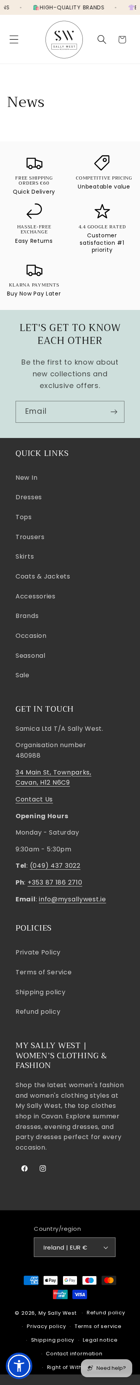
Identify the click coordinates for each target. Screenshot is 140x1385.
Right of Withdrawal (74, 1367)
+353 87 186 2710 (55, 882)
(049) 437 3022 (55, 865)
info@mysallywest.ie (72, 899)
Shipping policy (41, 992)
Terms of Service (44, 972)
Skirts (25, 556)
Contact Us (34, 799)
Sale (23, 675)
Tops (24, 517)
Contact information (74, 1353)
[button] (14, 39)
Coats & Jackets (43, 576)
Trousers (30, 536)
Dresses (29, 497)
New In (26, 477)
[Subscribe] (113, 412)
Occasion (31, 635)
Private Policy (38, 952)
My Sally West (57, 1313)
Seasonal (31, 655)
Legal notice (100, 1340)
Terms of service (98, 1326)
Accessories (36, 596)
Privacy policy (46, 1326)
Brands (27, 615)
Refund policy (38, 1011)
